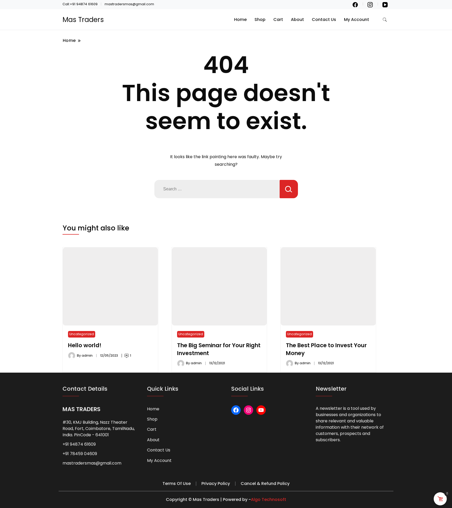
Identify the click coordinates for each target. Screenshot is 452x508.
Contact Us (324, 19)
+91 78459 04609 (80, 454)
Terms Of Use (176, 484)
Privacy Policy (215, 484)
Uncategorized (81, 334)
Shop (260, 19)
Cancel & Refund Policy (265, 484)
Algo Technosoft (268, 499)
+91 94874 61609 (79, 444)
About (297, 19)
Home (240, 19)
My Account (356, 19)
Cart (278, 19)
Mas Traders (83, 19)
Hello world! (84, 345)
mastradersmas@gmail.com (92, 463)
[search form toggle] (384, 20)
